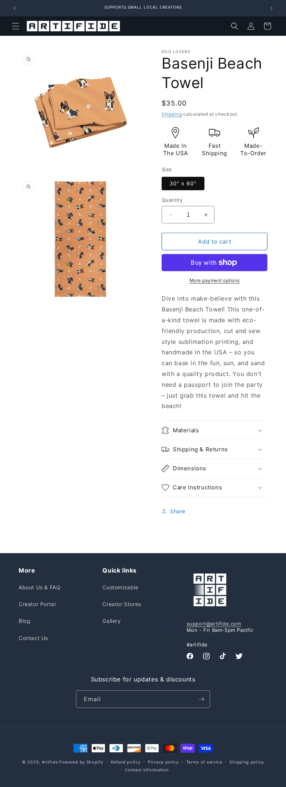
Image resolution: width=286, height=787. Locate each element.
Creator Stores (121, 604)
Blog (24, 621)
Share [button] (177, 511)
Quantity (172, 200)
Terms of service (204, 762)
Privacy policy (163, 762)
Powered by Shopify (81, 762)
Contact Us (33, 638)
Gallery (111, 621)
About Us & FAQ (39, 587)
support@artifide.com (214, 624)
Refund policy (125, 762)
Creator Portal (37, 604)
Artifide (50, 762)
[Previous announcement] (14, 8)
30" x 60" (183, 183)
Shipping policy (246, 762)
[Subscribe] (201, 699)
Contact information (146, 769)
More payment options (215, 280)
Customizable (120, 587)
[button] (15, 26)
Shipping (172, 114)
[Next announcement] (271, 8)
